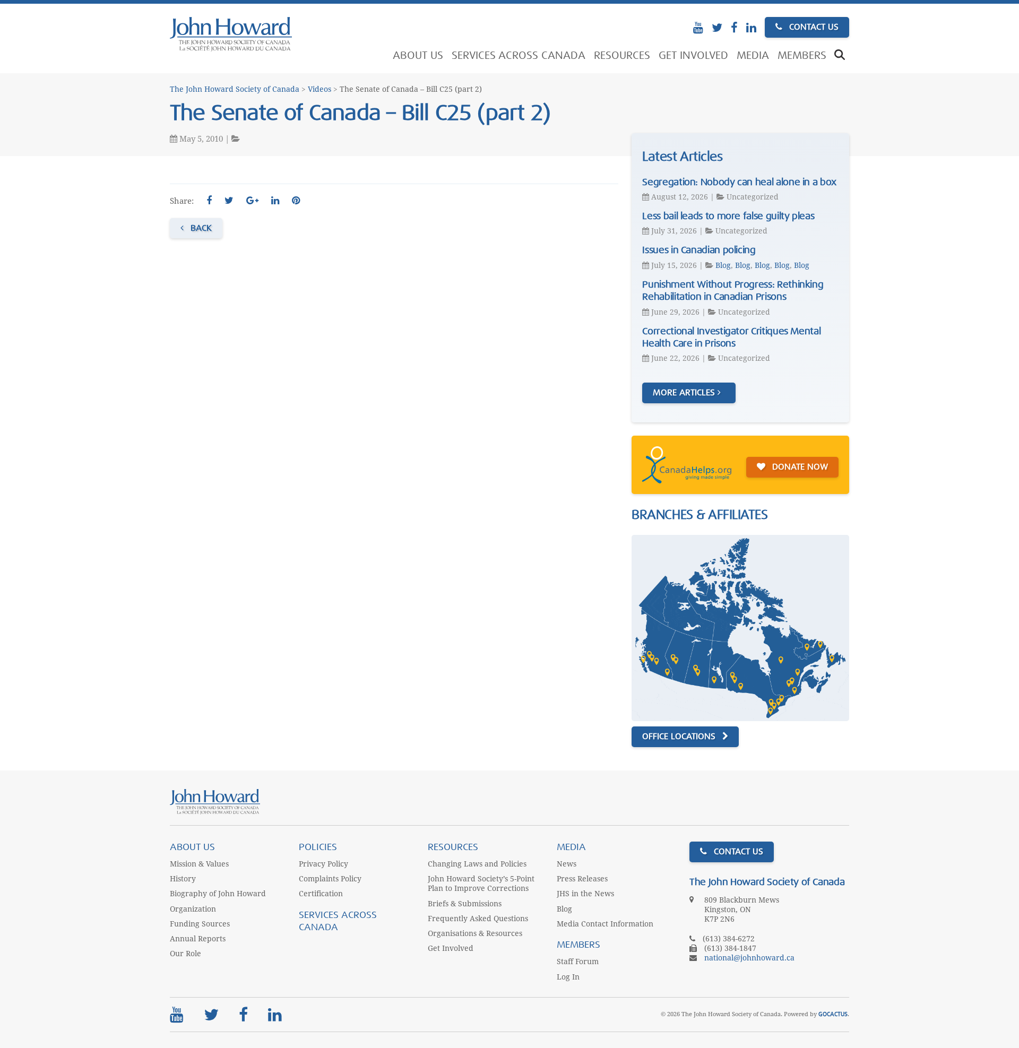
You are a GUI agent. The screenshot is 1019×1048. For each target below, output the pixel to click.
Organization (193, 909)
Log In (568, 977)
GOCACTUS (833, 1014)
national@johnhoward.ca (749, 958)
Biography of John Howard (218, 893)
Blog (723, 265)
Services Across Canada (518, 55)
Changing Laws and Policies (477, 864)
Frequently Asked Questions (478, 918)
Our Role (185, 953)
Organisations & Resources (475, 933)
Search (840, 55)
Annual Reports (198, 938)
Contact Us (813, 27)
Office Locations (680, 736)
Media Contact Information (605, 924)
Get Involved (693, 55)
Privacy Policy (323, 864)
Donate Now (799, 467)
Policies (318, 847)
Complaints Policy (330, 878)
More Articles (685, 392)
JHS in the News (585, 893)
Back (200, 228)
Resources (622, 55)
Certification (321, 893)
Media (753, 55)
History (183, 878)
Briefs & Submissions (465, 903)
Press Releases (582, 878)
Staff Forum (578, 961)
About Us (418, 55)
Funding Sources (200, 924)
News (566, 864)
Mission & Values (199, 864)
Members (802, 55)
